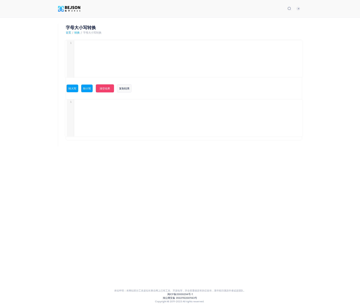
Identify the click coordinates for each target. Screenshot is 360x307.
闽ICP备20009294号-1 (180, 294)
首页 (68, 32)
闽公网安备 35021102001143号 (180, 297)
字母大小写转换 (92, 32)
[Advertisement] (170, 215)
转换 (77, 32)
